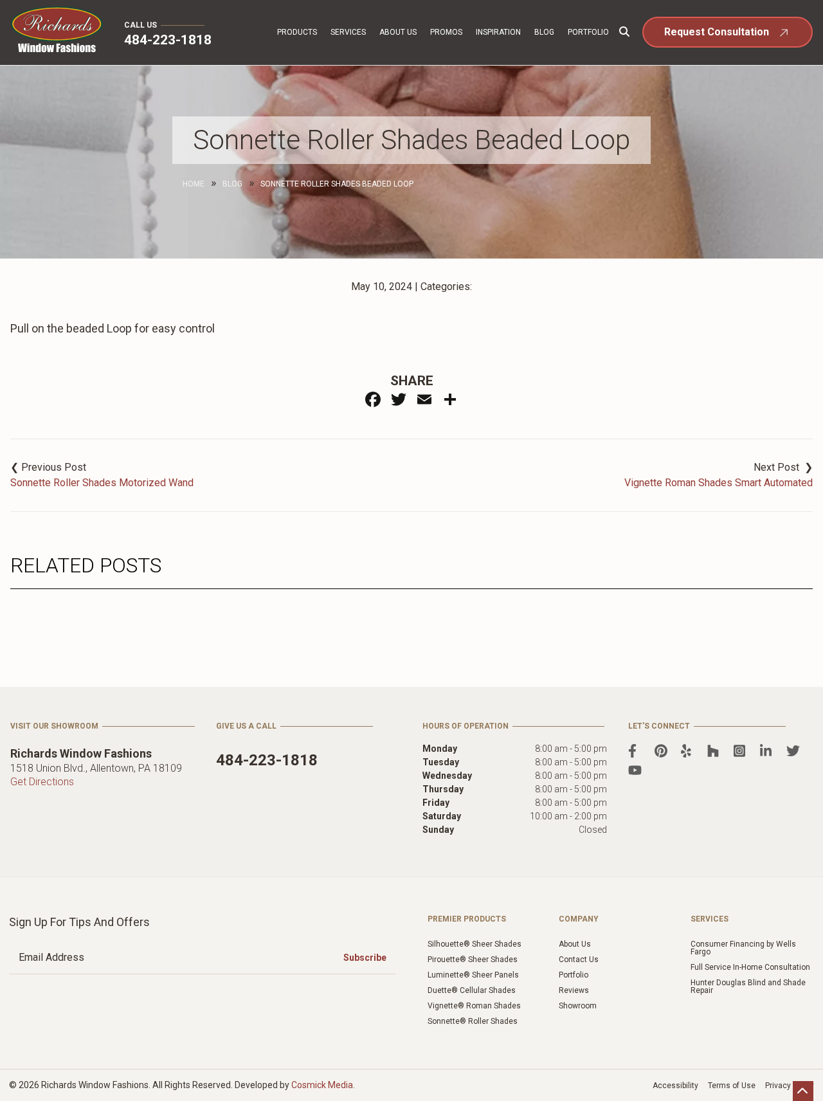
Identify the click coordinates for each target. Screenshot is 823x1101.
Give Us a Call (246, 726)
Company (579, 919)
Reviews (574, 990)
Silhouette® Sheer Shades (474, 944)
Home (193, 183)
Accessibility (675, 1085)
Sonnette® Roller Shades (473, 1021)
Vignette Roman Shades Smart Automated (718, 483)
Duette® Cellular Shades (472, 990)
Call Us (140, 25)
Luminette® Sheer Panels (473, 975)
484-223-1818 (168, 40)
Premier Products (467, 919)
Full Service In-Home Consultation (750, 967)
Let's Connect (659, 726)
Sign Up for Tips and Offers (79, 922)
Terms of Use (731, 1085)
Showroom (578, 1006)
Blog (544, 32)
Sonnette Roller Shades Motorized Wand (102, 483)
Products (297, 32)
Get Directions (42, 782)
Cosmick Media (322, 1085)
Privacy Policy (789, 1085)
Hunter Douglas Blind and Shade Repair (748, 986)
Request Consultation (716, 32)
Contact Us (579, 959)
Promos (446, 32)
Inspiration (498, 32)
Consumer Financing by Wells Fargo (743, 948)
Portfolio (588, 32)
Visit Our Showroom (54, 726)
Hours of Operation (465, 726)
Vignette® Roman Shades (474, 1006)
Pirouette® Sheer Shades (473, 959)
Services (348, 32)
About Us (398, 32)
